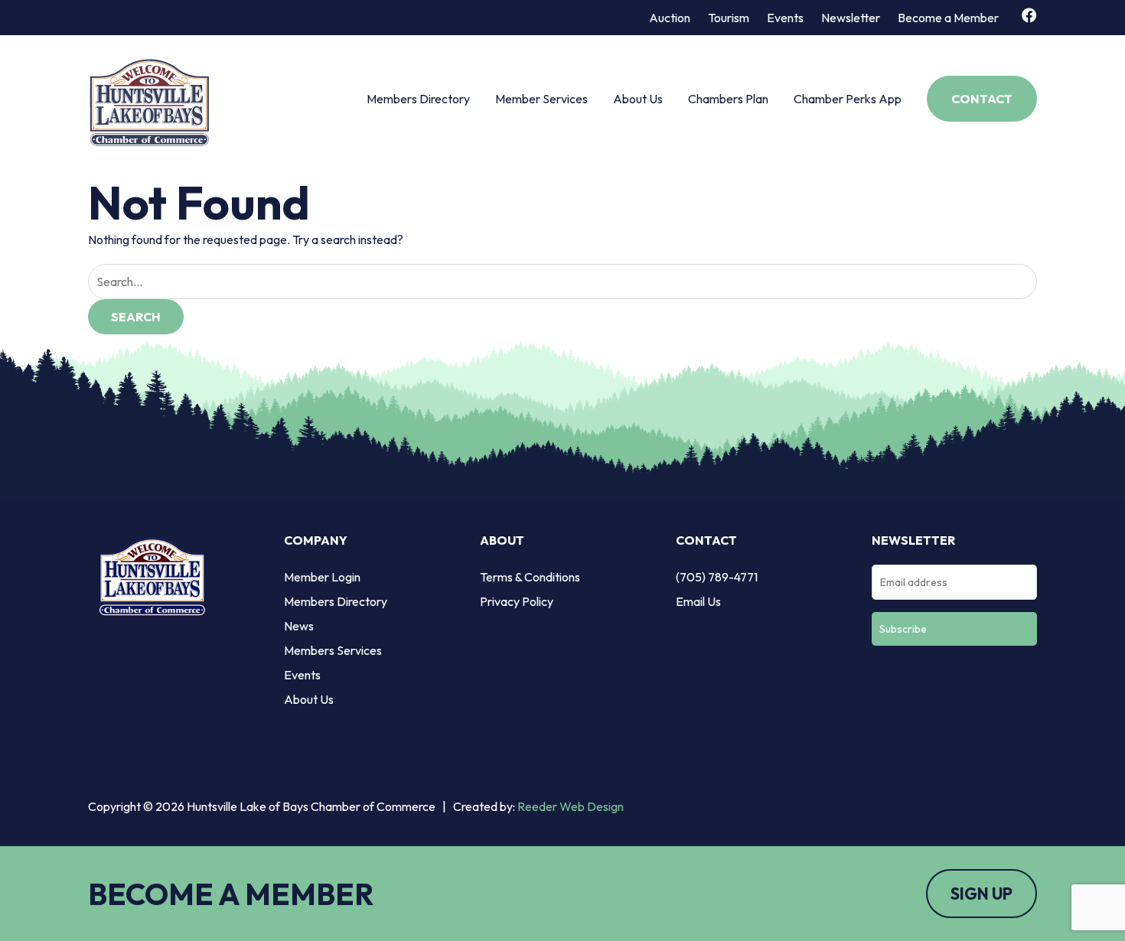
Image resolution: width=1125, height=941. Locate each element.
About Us (638, 98)
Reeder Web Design (570, 806)
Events (785, 17)
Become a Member (948, 17)
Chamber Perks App (848, 98)
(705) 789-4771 (717, 576)
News (299, 625)
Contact (981, 98)
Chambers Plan (728, 98)
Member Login (322, 576)
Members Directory (418, 98)
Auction (669, 17)
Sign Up (981, 894)
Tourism (728, 17)
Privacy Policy (516, 601)
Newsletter (850, 17)
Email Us (698, 601)
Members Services (333, 650)
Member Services (541, 98)
